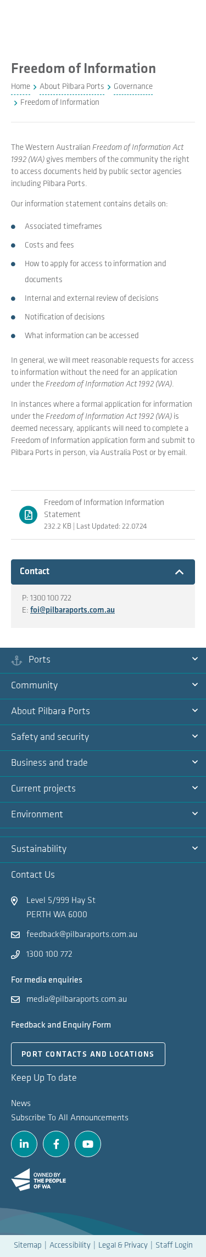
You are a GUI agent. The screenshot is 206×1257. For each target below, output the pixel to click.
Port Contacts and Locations (88, 1055)
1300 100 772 (49, 954)
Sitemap (28, 1246)
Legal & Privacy (123, 1246)
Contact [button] (48, 571)
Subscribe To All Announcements (70, 1118)
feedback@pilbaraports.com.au (81, 934)
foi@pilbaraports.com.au (72, 611)
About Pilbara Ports (50, 712)
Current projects (43, 789)
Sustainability (38, 850)
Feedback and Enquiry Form (61, 1025)
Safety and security (50, 738)
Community (34, 686)
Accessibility (70, 1246)
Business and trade (49, 763)
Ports (40, 660)
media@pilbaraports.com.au (76, 999)
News (21, 1103)
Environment (37, 815)
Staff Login (174, 1246)
